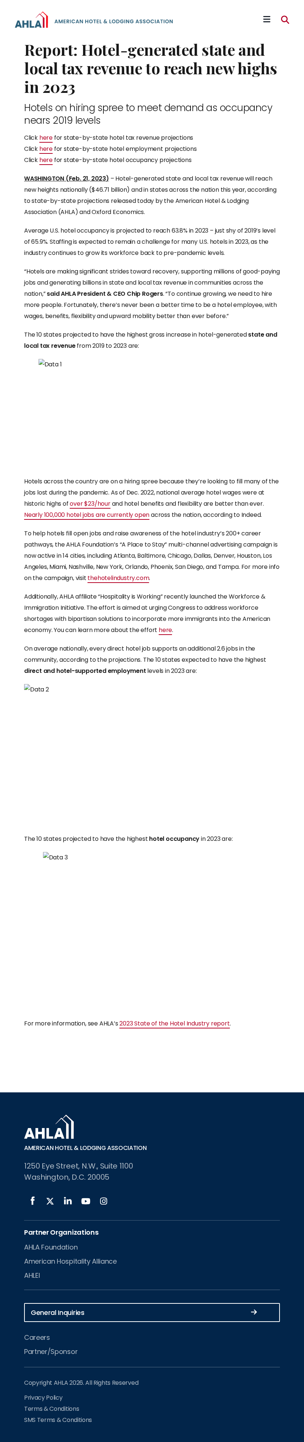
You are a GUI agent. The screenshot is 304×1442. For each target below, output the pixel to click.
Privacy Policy (43, 1397)
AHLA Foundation (50, 1247)
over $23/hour (90, 503)
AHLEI (32, 1275)
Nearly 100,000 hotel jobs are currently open (86, 515)
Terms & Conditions (51, 1408)
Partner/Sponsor (50, 1351)
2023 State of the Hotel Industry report (174, 1023)
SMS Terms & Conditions (58, 1420)
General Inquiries (58, 1312)
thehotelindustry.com (118, 578)
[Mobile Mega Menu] (266, 19)
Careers (37, 1337)
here (46, 137)
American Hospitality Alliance (70, 1261)
